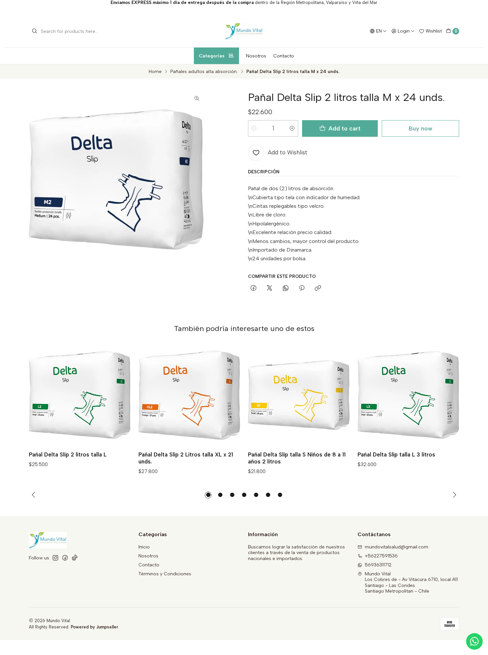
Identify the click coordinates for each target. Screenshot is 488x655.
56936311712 (378, 565)
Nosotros (256, 56)
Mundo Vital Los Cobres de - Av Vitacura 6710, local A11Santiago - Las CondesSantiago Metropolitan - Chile (411, 582)
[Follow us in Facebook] (65, 557)
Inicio (144, 547)
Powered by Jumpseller (94, 626)
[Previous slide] (34, 495)
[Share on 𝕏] (269, 288)
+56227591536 (381, 556)
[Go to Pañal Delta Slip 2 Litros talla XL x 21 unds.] (189, 395)
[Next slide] (454, 495)
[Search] (34, 31)
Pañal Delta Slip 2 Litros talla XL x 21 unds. (185, 458)
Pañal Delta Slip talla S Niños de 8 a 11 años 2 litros (297, 458)
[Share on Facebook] (253, 288)
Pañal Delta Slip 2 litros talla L (68, 454)
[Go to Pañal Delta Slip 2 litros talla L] (79, 395)
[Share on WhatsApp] (285, 288)
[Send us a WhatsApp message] (474, 641)
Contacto (283, 56)
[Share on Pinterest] (301, 288)
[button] (208, 495)
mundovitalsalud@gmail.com (396, 547)
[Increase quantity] (292, 128)
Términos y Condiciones (164, 574)
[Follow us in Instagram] (55, 557)
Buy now (420, 128)
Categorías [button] (211, 56)
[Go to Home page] (244, 31)
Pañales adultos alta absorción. (204, 71)
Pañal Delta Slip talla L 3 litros (396, 454)
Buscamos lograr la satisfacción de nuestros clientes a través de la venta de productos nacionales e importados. (296, 552)
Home (155, 71)
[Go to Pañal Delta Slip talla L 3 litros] (408, 395)
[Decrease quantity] (254, 128)
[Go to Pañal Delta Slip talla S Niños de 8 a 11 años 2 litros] (299, 395)
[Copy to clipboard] (317, 288)
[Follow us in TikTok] (74, 557)
